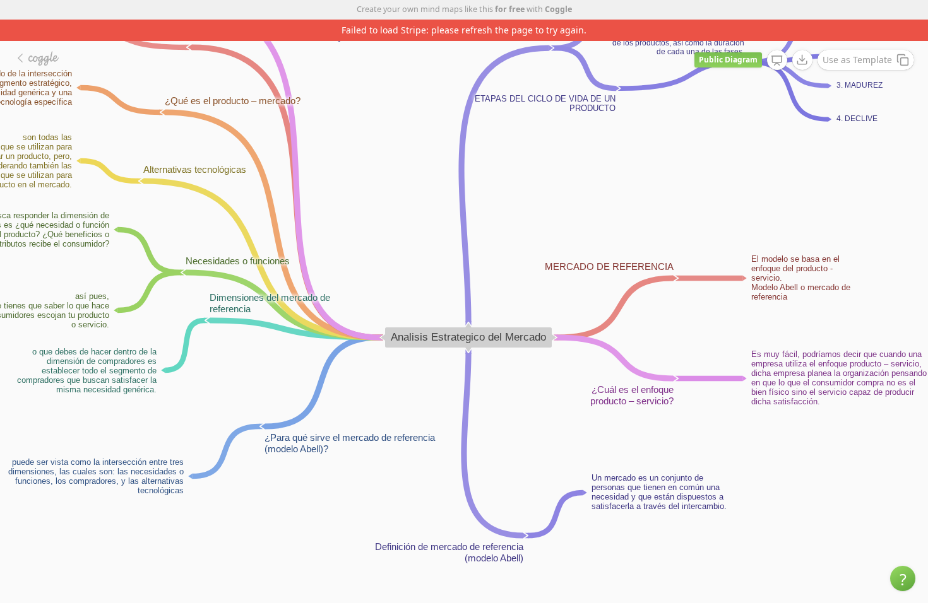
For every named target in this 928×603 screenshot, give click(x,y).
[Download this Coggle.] (802, 60)
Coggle (558, 9)
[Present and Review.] (777, 60)
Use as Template (857, 60)
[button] (902, 578)
